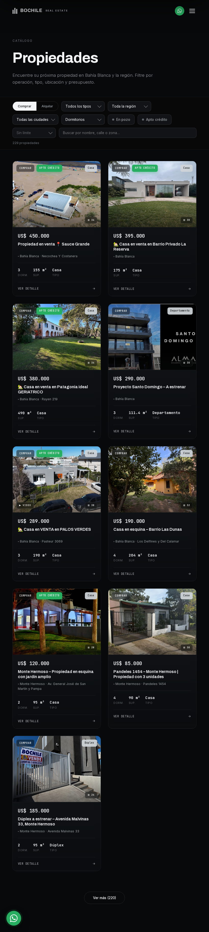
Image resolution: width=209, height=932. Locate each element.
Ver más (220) (104, 898)
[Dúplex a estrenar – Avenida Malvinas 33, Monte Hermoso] (57, 803)
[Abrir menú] (192, 11)
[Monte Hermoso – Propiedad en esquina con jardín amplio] (57, 658)
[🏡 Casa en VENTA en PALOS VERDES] (57, 513)
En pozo (123, 120)
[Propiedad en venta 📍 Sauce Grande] (57, 228)
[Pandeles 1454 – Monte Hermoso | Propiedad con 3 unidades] (152, 658)
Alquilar (47, 106)
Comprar (24, 106)
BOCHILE (44, 10)
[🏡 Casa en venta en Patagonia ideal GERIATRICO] (57, 371)
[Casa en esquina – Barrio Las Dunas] (152, 513)
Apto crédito (156, 120)
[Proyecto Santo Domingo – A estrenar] (152, 371)
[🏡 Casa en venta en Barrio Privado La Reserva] (152, 228)
